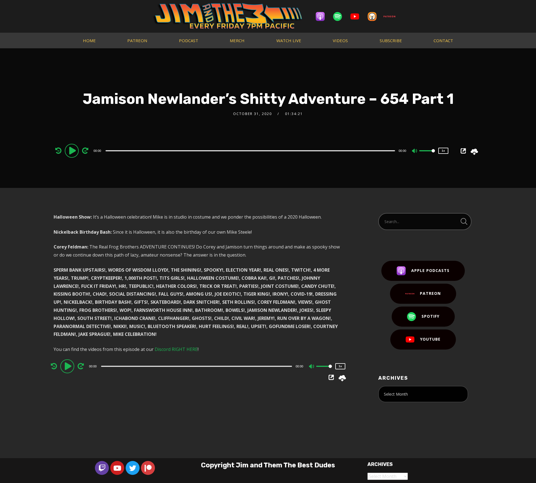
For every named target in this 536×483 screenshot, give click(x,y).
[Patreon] (392, 16)
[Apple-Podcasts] (323, 16)
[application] (251, 150)
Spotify (430, 316)
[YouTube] (357, 16)
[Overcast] (375, 16)
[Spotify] (340, 16)
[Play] (72, 150)
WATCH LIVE (288, 40)
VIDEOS (340, 40)
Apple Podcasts (430, 270)
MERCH (237, 40)
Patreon (430, 293)
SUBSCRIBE (391, 40)
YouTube (430, 339)
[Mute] (415, 151)
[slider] (427, 155)
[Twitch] (102, 468)
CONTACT (443, 40)
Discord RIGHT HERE (176, 349)
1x (443, 150)
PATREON (137, 40)
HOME (89, 40)
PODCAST (188, 40)
